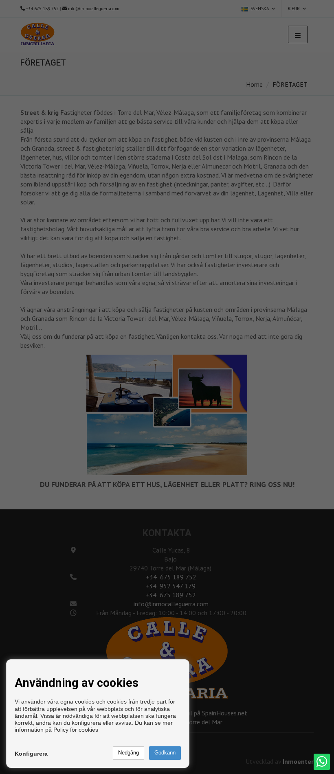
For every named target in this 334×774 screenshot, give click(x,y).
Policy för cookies (75, 729)
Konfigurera (31, 753)
